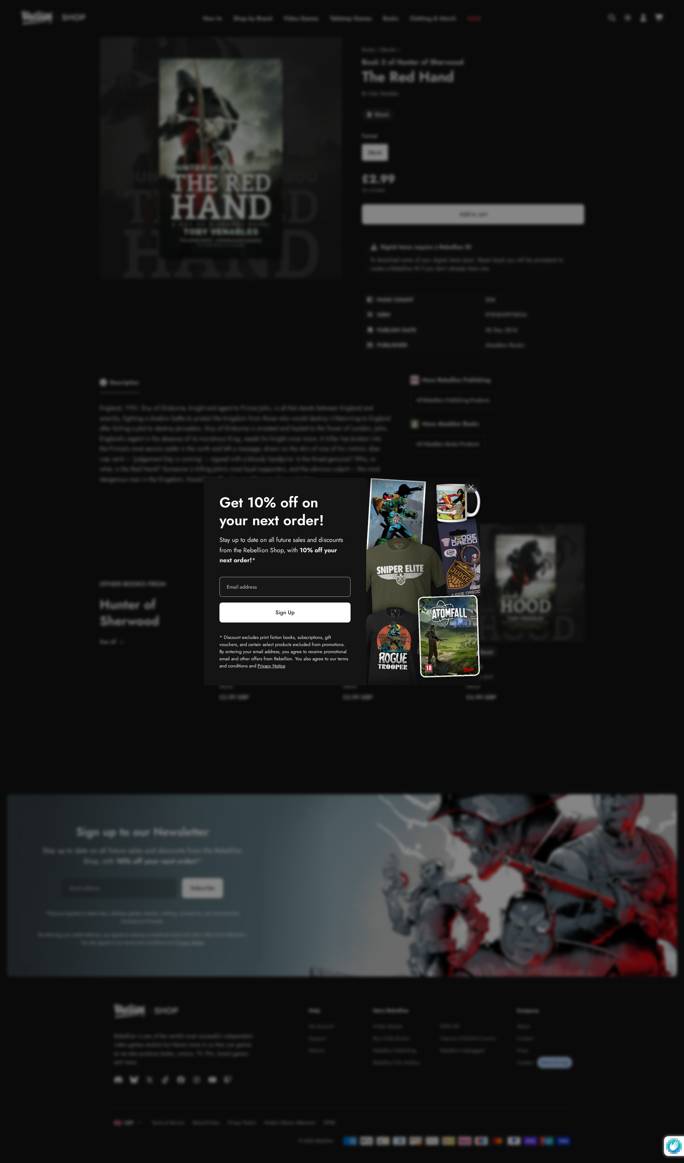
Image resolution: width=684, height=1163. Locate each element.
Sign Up (285, 612)
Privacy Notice (271, 665)
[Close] (471, 487)
